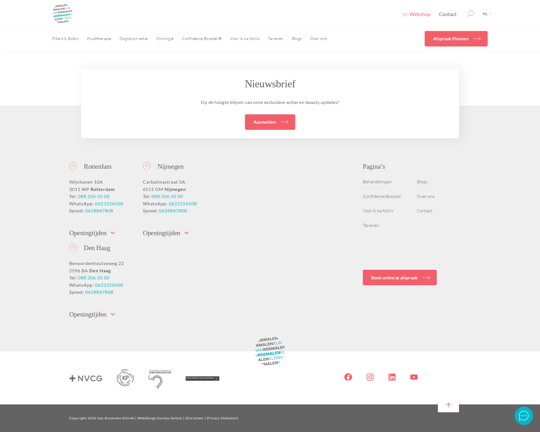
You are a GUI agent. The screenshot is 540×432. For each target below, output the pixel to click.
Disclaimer (194, 418)
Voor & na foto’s (245, 38)
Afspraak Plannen (451, 38)
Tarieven (275, 38)
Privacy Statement (222, 418)
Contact (448, 14)
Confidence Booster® (202, 38)
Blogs (297, 38)
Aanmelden (264, 121)
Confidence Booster (382, 196)
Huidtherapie (99, 38)
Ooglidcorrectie (134, 38)
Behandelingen (377, 181)
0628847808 (99, 210)
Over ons (318, 38)
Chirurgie (165, 38)
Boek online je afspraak (394, 277)
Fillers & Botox (65, 38)
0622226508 (109, 203)
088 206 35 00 (93, 196)
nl (485, 13)
